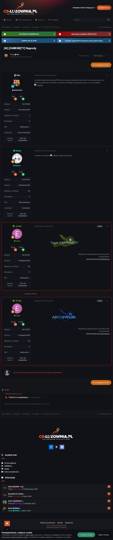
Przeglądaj (54, 20)
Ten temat (100, 20)
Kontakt (60, 523)
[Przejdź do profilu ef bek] (17, 234)
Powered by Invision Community (56, 527)
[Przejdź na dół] (7, 529)
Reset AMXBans (14, 508)
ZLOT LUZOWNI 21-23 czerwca (16, 501)
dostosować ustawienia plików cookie (15, 537)
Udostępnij (85, 56)
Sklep (6, 469)
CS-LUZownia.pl (103, 259)
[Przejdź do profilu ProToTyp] (5, 502)
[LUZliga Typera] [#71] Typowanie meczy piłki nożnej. (84, 41)
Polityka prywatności (47, 523)
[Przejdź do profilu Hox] (6, 55)
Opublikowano (45, 75)
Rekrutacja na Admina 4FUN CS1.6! (84, 34)
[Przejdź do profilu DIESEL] (5, 509)
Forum (8, 20)
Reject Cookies (103, 535)
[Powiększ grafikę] (61, 240)
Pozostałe (27, 57)
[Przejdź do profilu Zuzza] (17, 158)
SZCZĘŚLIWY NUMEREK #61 (29, 34)
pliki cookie (30, 535)
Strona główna (10, 463)
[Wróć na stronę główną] (7, 523)
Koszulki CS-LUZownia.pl (16, 494)
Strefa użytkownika (24, 20)
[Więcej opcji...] (107, 75)
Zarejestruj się (104, 8)
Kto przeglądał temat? (101, 65)
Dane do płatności (11, 472)
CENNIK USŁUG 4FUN (29, 41)
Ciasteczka (69, 523)
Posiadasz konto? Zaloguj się (83, 8)
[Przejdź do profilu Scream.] (5, 488)
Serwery (40, 20)
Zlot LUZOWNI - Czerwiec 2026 (16, 487)
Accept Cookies (87, 535)
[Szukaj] (108, 19)
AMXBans (8, 466)
